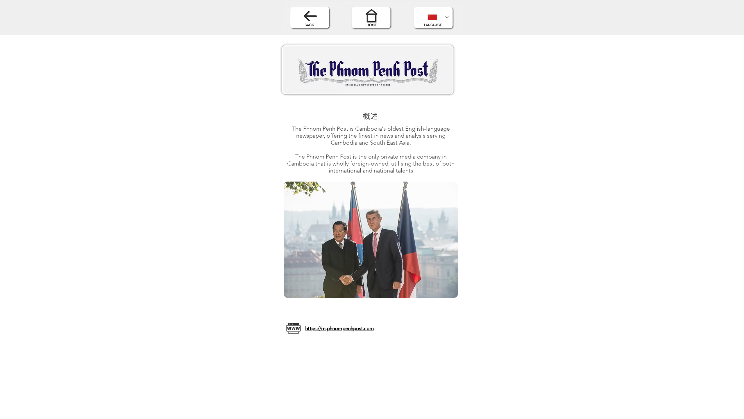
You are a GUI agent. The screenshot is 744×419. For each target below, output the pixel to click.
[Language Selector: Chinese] (438, 17)
